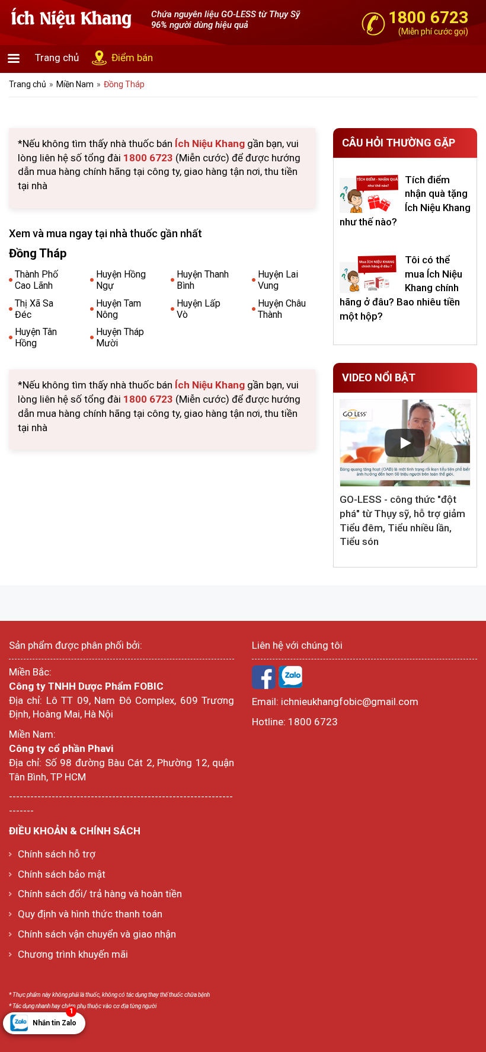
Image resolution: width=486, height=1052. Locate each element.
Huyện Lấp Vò (198, 309)
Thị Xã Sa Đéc (34, 309)
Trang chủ (57, 57)
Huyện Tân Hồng (36, 337)
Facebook (264, 677)
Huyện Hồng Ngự (121, 280)
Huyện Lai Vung (278, 280)
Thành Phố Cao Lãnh (36, 280)
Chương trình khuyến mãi (73, 954)
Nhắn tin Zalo (54, 1019)
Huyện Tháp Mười (120, 337)
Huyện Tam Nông (118, 309)
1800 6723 (313, 722)
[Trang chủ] (71, 17)
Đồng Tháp (124, 84)
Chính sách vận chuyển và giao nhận (97, 934)
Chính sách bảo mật (61, 874)
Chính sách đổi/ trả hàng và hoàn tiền (100, 894)
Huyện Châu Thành (282, 309)
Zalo (290, 677)
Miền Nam (75, 84)
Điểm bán (132, 57)
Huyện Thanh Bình (203, 280)
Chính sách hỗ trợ (56, 854)
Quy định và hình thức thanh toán (90, 914)
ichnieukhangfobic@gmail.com (349, 701)
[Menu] (13, 59)
